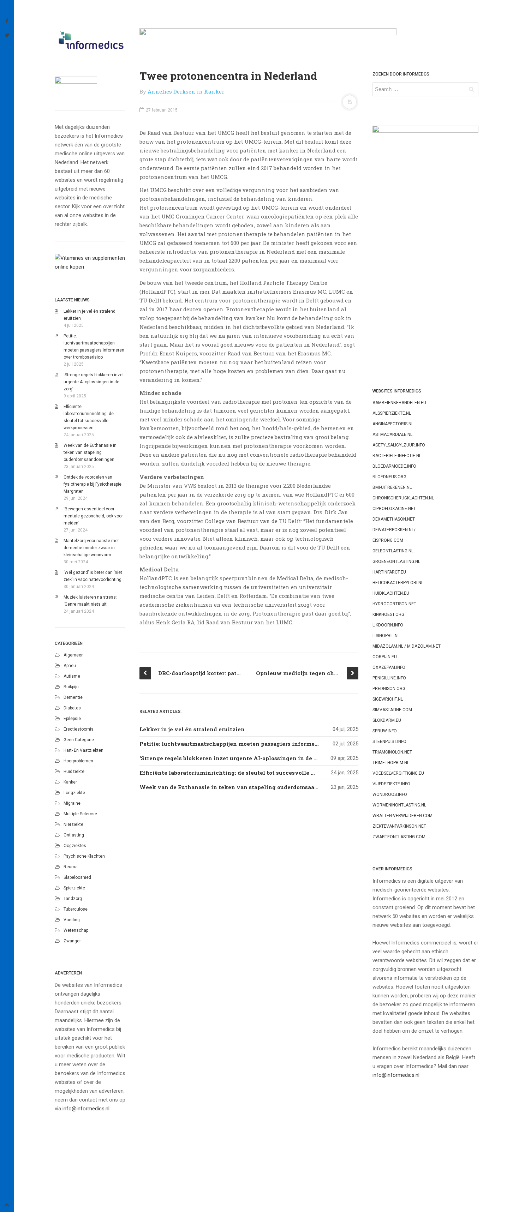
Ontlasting (74, 835)
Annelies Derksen (171, 91)
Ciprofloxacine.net (394, 508)
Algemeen (74, 655)
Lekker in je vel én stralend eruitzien (192, 729)
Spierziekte (74, 888)
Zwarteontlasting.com (398, 836)
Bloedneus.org (389, 476)
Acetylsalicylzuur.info (398, 445)
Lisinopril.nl (386, 635)
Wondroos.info (389, 794)
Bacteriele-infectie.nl (396, 455)
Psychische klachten (84, 856)
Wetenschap (76, 930)
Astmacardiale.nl (392, 434)
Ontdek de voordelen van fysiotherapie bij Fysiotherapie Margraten (92, 484)
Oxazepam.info (388, 667)
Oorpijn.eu (384, 656)
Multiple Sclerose (80, 813)
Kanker (70, 782)
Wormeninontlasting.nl (399, 805)
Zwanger (72, 940)
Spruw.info (384, 730)
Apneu (70, 665)
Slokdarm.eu (386, 720)
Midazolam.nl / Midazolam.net (406, 646)
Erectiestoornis (79, 729)
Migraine (72, 803)
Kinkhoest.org (388, 614)
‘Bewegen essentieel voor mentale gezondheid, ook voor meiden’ (93, 516)
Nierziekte (73, 824)
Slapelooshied (77, 877)
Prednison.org (388, 688)
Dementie (73, 697)
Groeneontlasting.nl (396, 561)
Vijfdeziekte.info (391, 783)
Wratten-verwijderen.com (402, 815)
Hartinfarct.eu (389, 572)
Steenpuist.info (389, 741)
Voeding (72, 919)
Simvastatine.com (392, 709)
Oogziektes (75, 845)
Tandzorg (73, 898)
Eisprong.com (387, 540)
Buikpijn (71, 686)
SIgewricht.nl (387, 699)
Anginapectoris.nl (392, 423)
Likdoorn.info (387, 625)
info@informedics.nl (85, 1108)
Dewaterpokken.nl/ (394, 529)
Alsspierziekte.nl (391, 413)
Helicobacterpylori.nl (397, 582)
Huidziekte (74, 771)
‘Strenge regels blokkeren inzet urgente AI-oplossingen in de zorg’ (94, 381)
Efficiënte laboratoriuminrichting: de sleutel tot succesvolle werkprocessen (246, 772)
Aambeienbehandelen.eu (399, 402)
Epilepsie (72, 718)
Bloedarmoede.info (394, 466)
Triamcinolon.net (392, 752)
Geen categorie (79, 739)
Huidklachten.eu (390, 593)
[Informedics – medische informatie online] (90, 40)
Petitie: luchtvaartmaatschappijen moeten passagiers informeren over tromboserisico (260, 743)
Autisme (72, 676)
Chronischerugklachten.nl (403, 498)
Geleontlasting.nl (392, 550)
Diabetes (72, 708)
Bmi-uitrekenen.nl (392, 487)
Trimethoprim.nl (390, 762)
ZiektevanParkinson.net (399, 826)
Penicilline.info (389, 678)
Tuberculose (76, 909)
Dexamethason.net (393, 519)
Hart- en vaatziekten (83, 750)
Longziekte (74, 792)
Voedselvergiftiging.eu (398, 773)
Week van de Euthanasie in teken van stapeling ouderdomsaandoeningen (90, 452)
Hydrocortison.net (394, 603)
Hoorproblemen (78, 760)
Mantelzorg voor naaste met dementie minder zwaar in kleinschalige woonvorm (91, 547)
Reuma (71, 866)
